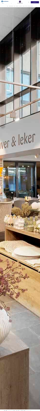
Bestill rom (34, 2)
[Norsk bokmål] (29, 2)
